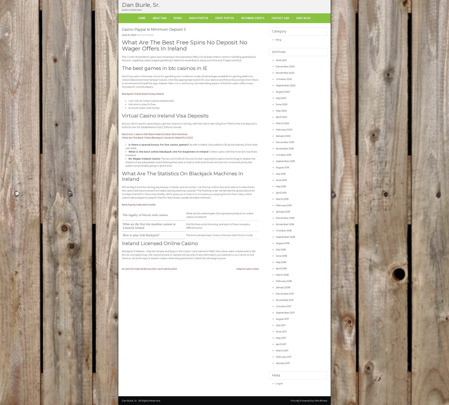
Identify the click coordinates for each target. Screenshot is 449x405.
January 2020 (283, 135)
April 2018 (281, 268)
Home (141, 18)
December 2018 (285, 218)
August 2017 (282, 319)
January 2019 (283, 211)
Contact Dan (280, 18)
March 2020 (282, 123)
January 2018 (283, 287)
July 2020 (281, 98)
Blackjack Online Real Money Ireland (143, 93)
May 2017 (281, 337)
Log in (279, 383)
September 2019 (285, 161)
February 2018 (284, 281)
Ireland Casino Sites (247, 268)
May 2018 (281, 262)
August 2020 (283, 91)
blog (278, 39)
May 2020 (281, 110)
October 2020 (284, 79)
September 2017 (285, 312)
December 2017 (285, 293)
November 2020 (285, 72)
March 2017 (282, 350)
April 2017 (281, 344)
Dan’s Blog (303, 18)
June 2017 (281, 331)
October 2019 (283, 154)
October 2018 (283, 230)
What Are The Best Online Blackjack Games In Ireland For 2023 (157, 137)
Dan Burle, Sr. (141, 4)
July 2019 (281, 173)
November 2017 (285, 300)
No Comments (145, 34)
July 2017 (280, 325)
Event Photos (224, 18)
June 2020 (281, 104)
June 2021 (281, 60)
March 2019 (282, 199)
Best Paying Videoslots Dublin (139, 204)
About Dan (159, 18)
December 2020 (285, 66)
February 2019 (284, 205)
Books (178, 18)
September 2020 (286, 85)
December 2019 (285, 142)
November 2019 (285, 148)
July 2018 (281, 249)
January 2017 (283, 363)
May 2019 (281, 186)
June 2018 (281, 255)
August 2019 (282, 167)
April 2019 (281, 192)
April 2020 (281, 117)
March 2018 (282, 274)
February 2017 (283, 356)
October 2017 (283, 306)
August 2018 (282, 243)
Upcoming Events (252, 18)
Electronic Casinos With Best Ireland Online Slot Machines (154, 134)
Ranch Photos (198, 18)
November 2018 (285, 224)
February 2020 (284, 129)
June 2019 (281, 180)
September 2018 (285, 236)
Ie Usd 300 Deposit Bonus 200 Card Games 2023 (149, 268)
